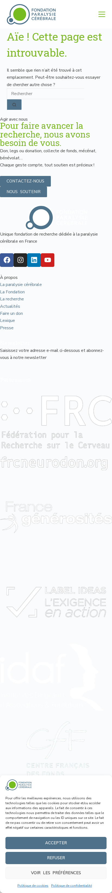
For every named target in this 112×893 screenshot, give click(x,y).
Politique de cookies (32, 885)
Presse (7, 328)
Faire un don (11, 313)
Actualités (10, 306)
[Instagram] (20, 260)
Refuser (56, 858)
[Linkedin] (34, 260)
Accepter (56, 843)
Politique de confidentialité (71, 885)
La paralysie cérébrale (21, 285)
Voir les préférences (56, 873)
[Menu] (101, 14)
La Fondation (12, 292)
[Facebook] (7, 260)
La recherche (12, 299)
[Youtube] (47, 260)
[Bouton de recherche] (14, 104)
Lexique (7, 321)
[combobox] (45, 93)
